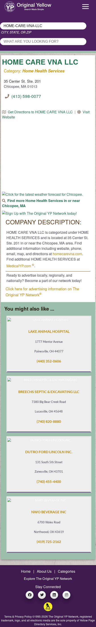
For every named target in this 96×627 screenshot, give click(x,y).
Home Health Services (43, 71)
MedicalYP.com (20, 265)
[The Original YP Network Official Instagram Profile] (66, 595)
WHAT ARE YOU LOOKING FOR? (26, 36)
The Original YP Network (63, 616)
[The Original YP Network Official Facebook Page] (29, 595)
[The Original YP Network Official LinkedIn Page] (54, 595)
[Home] (12, 5)
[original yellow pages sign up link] (39, 213)
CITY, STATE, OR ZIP (16, 32)
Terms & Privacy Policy (18, 616)
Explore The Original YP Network (48, 578)
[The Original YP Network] (48, 609)
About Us (44, 571)
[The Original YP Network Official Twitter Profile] (42, 595)
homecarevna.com (67, 253)
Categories (66, 571)
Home (26, 571)
